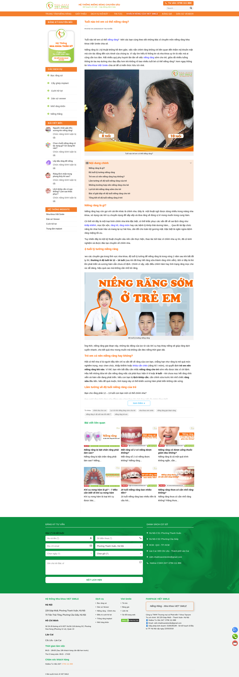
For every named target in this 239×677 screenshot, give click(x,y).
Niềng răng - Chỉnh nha (106, 611)
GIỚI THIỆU (81, 14)
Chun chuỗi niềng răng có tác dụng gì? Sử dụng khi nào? (64, 145)
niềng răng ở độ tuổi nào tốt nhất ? (98, 414)
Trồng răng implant (104, 619)
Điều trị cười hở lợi (104, 615)
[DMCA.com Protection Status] (130, 620)
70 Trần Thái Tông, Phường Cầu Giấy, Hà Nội (65, 615)
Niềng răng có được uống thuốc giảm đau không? (175, 451)
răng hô (114, 225)
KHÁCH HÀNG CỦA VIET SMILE (142, 14)
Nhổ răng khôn (103, 622)
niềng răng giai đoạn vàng (166, 410)
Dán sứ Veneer (53, 219)
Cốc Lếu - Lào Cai (53, 640)
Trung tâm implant (54, 229)
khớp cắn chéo (140, 365)
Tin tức (118, 14)
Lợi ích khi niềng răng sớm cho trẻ (122, 410)
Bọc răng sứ (102, 603)
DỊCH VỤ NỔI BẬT (99, 14)
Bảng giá (125, 607)
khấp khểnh (90, 225)
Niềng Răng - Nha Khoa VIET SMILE (168, 606)
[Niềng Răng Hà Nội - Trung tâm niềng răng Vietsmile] (59, 5)
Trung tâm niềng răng (58, 14)
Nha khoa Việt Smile (55, 214)
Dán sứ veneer (185, 14)
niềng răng (112, 39)
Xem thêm (138, 403)
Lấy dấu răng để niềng (63, 161)
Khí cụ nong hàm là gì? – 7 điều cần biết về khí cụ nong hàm (101, 491)
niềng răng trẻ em (121, 414)
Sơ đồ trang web (128, 615)
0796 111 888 (67, 664)
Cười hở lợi (51, 224)
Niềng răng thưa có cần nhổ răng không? (175, 491)
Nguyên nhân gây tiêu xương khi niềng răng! (62, 129)
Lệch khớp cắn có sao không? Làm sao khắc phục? (62, 191)
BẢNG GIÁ (167, 14)
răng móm (125, 225)
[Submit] (191, 8)
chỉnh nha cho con (99, 410)
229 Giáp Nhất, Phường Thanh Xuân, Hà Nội (65, 611)
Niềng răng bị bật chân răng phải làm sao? (101, 451)
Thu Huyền (108, 28)
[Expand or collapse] (190, 163)
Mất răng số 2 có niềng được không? (136, 451)
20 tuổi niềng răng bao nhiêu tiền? (136, 491)
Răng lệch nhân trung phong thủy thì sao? (62, 175)
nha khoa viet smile (146, 410)
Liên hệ (125, 611)
